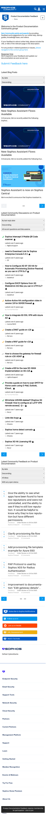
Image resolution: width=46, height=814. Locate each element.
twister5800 (11, 324)
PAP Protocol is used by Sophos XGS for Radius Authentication (22, 567)
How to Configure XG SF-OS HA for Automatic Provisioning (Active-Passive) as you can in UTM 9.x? (24, 268)
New (43, 18)
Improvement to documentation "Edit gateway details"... (25, 586)
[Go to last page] (24, 206)
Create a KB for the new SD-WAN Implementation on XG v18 (20, 369)
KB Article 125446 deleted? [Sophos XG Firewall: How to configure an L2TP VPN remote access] (23, 403)
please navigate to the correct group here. (21, 49)
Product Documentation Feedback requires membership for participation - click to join (23, 809)
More (16, 19)
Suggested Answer (3, 301)
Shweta (10, 424)
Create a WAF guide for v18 (18, 341)
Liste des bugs (12, 417)
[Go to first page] (21, 599)
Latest (14, 243)
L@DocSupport (12, 377)
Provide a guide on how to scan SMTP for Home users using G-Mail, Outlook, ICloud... (24, 385)
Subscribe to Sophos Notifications (22, 611)
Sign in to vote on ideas (4, 491)
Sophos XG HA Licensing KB (18, 441)
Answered (3, 237)
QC (8, 260)
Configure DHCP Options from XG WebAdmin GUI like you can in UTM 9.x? (23, 284)
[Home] (12, 8)
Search (35, 9)
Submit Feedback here (14, 63)
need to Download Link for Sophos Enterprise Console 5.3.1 (21, 252)
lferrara (9, 336)
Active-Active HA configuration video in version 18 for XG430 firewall (23, 302)
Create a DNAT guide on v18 (18, 329)
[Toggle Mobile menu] (43, 9)
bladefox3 (10, 278)
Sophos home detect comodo (19, 429)
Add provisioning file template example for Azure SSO (25, 548)
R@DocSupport (12, 246)
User (39, 9)
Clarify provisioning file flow (24, 533)
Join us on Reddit (14, 625)
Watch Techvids (13, 639)
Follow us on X (12, 619)
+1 (23, 406)
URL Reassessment (15, 632)
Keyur (9, 412)
